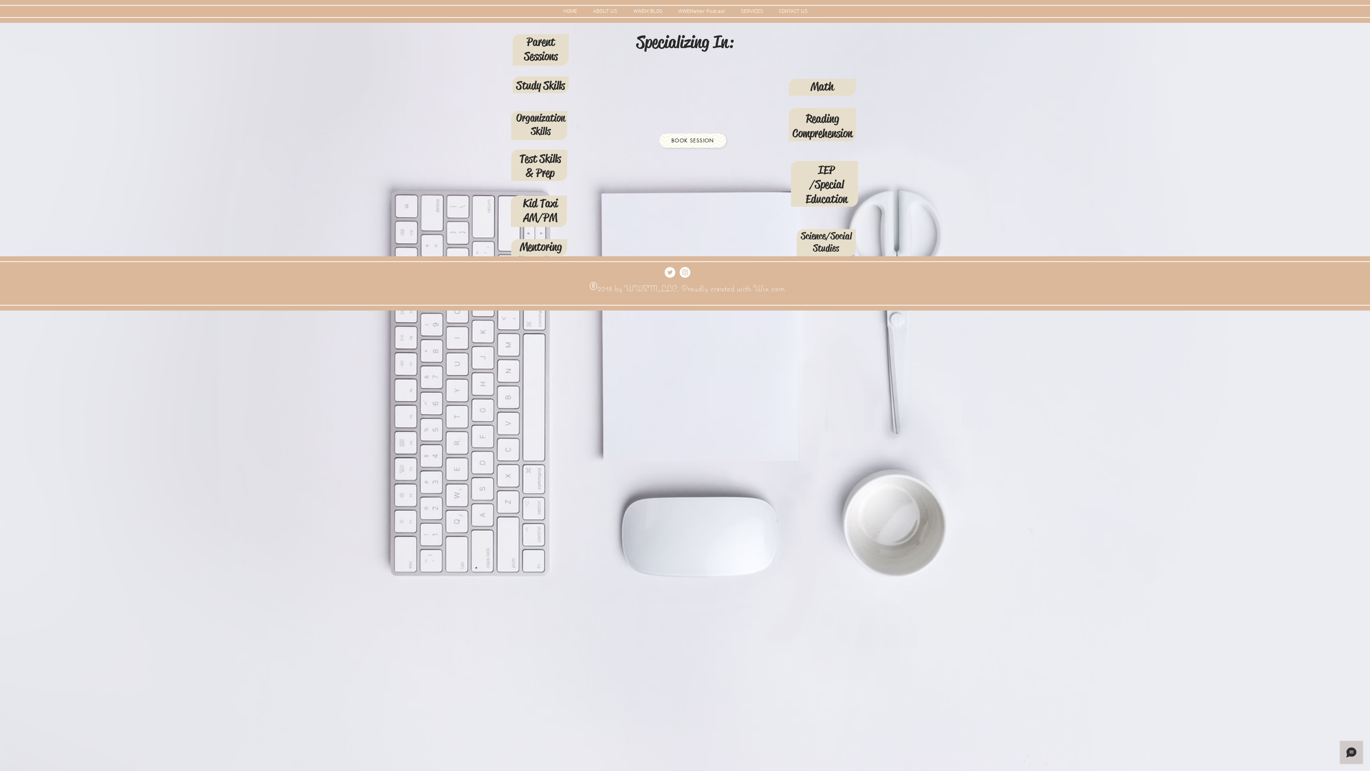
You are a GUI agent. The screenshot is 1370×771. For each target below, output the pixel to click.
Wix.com (769, 288)
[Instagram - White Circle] (685, 272)
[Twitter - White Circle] (670, 272)
